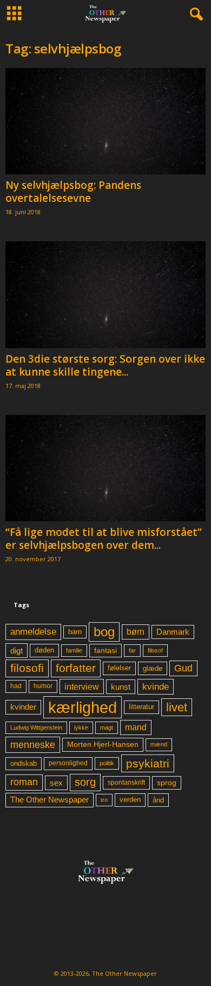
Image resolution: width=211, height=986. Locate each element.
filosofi (27, 668)
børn (135, 631)
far (132, 650)
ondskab (23, 763)
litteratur (141, 707)
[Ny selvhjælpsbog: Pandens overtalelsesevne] (105, 121)
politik (107, 763)
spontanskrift (126, 782)
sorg (85, 782)
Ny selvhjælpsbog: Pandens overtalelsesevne (73, 191)
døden (44, 650)
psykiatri (147, 763)
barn (75, 632)
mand (136, 727)
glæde (152, 668)
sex (56, 782)
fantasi (105, 650)
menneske (32, 744)
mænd (158, 744)
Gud (183, 668)
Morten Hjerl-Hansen (103, 744)
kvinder (23, 707)
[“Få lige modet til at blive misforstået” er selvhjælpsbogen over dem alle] (105, 468)
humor (43, 686)
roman (24, 782)
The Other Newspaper (49, 799)
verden (130, 800)
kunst (120, 686)
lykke (81, 727)
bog (104, 631)
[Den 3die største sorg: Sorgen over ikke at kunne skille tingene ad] (105, 294)
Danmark (172, 632)
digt (16, 650)
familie (74, 650)
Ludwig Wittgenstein (36, 727)
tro (104, 800)
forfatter (76, 668)
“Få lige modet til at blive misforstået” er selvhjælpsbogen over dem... (103, 538)
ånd (158, 800)
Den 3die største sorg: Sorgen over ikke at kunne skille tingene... (105, 365)
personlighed (68, 763)
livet (176, 707)
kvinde (155, 686)
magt (106, 727)
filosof (155, 650)
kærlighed (82, 707)
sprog (166, 783)
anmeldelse (33, 631)
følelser (119, 668)
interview (81, 686)
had (16, 686)
